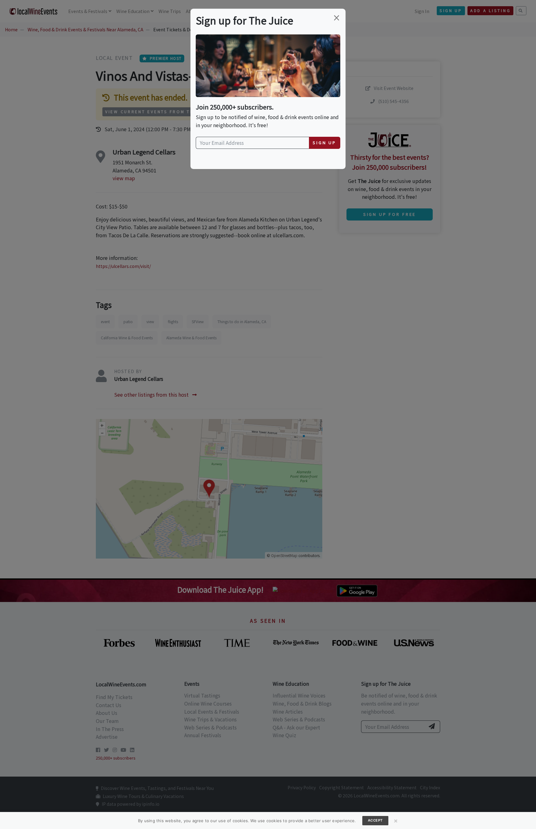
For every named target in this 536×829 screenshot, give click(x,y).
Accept (375, 820)
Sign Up (324, 142)
